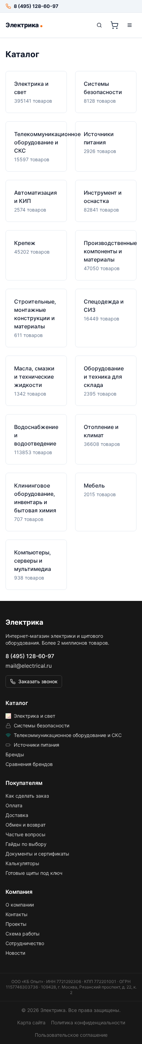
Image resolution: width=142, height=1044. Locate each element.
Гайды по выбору (26, 844)
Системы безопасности (41, 725)
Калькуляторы (22, 863)
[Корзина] (114, 25)
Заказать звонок (38, 681)
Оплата (14, 805)
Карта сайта (31, 1022)
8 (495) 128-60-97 (30, 656)
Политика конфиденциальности (88, 1022)
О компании (20, 905)
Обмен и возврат (25, 825)
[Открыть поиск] (99, 25)
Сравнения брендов (29, 764)
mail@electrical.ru (29, 665)
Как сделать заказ (27, 796)
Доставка (17, 815)
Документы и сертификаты (37, 854)
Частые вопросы (25, 834)
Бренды (15, 754)
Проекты (16, 924)
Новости (15, 953)
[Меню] (129, 25)
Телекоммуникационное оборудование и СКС (68, 735)
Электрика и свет (34, 716)
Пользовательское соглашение (71, 1035)
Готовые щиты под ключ (34, 873)
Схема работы (23, 933)
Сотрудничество (25, 943)
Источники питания (36, 745)
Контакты (17, 914)
